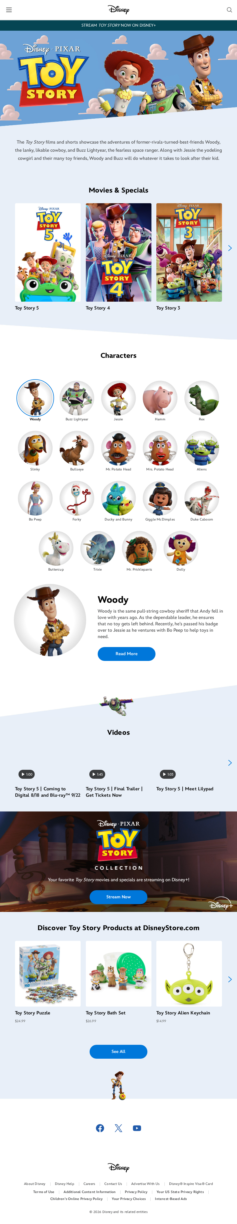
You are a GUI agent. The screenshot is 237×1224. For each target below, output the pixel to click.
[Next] (230, 248)
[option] (35, 400)
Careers (89, 1184)
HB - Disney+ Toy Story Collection (118, 851)
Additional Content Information (90, 1192)
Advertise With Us (145, 1184)
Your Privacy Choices (129, 1199)
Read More (127, 654)
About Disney (34, 1184)
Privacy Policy (136, 1192)
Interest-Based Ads (171, 1199)
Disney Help (64, 1184)
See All (118, 1051)
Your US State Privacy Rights (180, 1192)
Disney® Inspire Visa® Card (191, 1184)
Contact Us (113, 1184)
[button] (229, 9)
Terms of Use (43, 1192)
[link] (118, 851)
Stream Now (118, 897)
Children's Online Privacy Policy (76, 1199)
